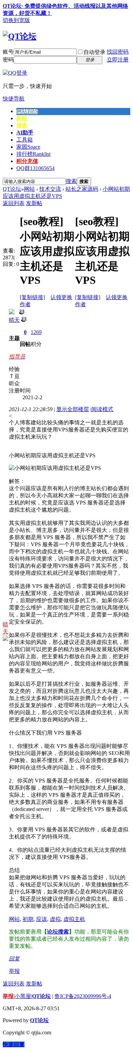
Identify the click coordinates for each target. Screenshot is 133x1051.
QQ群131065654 (35, 168)
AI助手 (24, 132)
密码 (8, 59)
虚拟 (55, 919)
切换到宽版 (16, 20)
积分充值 (27, 161)
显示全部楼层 (72, 409)
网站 (27, 111)
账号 (8, 52)
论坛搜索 (58, 932)
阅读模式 (102, 409)
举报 (14, 971)
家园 (28, 147)
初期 (28, 919)
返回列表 (14, 203)
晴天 (14, 320)
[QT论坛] (19, 36)
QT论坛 (12, 189)
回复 (14, 958)
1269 (36, 332)
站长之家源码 (81, 189)
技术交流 (50, 189)
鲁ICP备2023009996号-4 (83, 996)
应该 (41, 919)
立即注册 (118, 59)
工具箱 (24, 140)
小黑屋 (23, 996)
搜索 (21, 125)
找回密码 (118, 52)
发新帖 (34, 203)
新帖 (21, 118)
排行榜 (33, 154)
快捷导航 (14, 99)
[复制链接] (32, 297)
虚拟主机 (74, 919)
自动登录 (94, 52)
